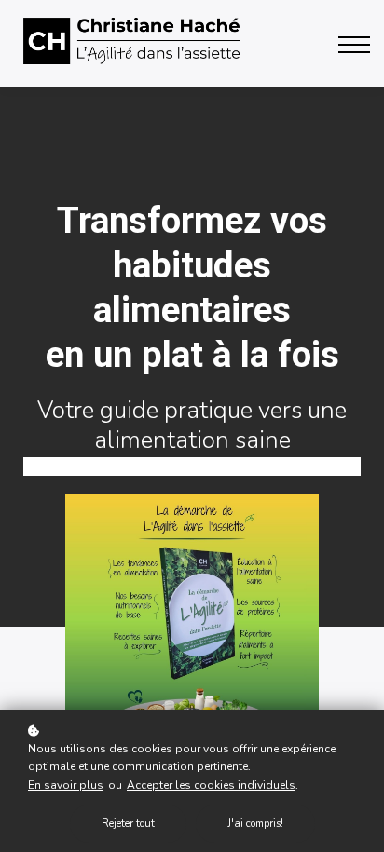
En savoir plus (65, 785)
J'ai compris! (255, 824)
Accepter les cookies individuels (211, 785)
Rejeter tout (128, 824)
